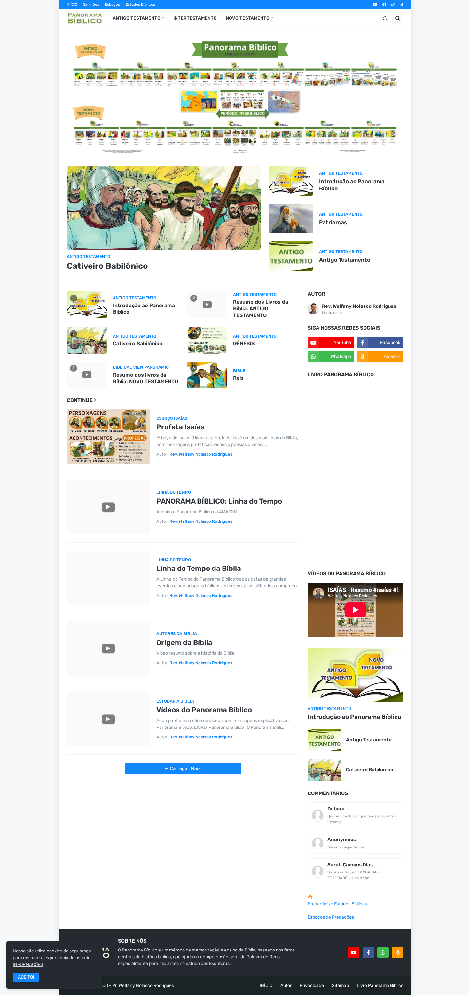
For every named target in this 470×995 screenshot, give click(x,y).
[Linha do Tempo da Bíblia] (108, 578)
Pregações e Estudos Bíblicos (337, 904)
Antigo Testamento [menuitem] (137, 18)
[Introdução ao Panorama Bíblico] (291, 181)
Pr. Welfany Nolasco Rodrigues (143, 985)
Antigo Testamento (344, 260)
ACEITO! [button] (26, 977)
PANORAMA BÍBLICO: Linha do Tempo (219, 501)
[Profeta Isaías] (108, 436)
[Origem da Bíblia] (108, 648)
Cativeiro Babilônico (107, 266)
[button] (385, 18)
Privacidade (312, 985)
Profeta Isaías (180, 427)
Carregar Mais (184, 768)
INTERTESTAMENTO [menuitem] (195, 18)
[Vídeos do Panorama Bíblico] (108, 719)
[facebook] (384, 4)
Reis (238, 378)
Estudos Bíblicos (140, 4)
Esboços (112, 4)
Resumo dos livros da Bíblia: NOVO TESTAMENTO (145, 378)
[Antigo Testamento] (291, 256)
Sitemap (340, 985)
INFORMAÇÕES (28, 964)
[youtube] (375, 4)
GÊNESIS (244, 343)
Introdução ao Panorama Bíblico (352, 185)
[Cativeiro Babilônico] (164, 208)
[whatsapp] (393, 4)
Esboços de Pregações (331, 917)
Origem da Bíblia (184, 642)
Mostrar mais (332, 313)
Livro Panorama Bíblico (380, 985)
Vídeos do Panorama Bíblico (204, 709)
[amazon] (401, 4)
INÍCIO (72, 4)
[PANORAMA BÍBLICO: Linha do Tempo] (108, 507)
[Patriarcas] (291, 218)
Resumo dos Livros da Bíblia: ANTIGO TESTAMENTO (260, 308)
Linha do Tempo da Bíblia (198, 568)
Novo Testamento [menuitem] (248, 18)
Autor (286, 985)
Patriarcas (333, 222)
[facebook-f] (368, 952)
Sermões (91, 4)
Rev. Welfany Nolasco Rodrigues (359, 306)
